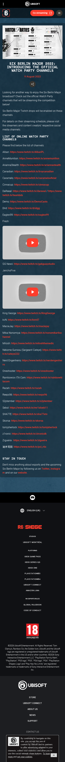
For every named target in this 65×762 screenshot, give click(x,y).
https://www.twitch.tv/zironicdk (29, 433)
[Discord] (32, 497)
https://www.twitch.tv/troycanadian (34, 171)
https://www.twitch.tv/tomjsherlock (37, 427)
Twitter (45, 468)
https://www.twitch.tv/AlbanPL (27, 152)
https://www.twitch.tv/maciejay (32, 326)
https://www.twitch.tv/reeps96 (30, 394)
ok (54, 755)
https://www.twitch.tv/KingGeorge (36, 313)
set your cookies (24, 757)
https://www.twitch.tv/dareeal (29, 191)
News (33, 715)
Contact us (32, 731)
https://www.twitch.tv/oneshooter (35, 370)
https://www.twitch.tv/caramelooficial (35, 178)
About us (32, 709)
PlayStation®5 (32, 573)
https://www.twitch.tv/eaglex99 (31, 214)
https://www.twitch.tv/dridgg (24, 208)
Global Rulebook (33, 605)
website (22, 472)
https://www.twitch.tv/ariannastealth (40, 165)
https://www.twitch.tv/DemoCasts (28, 201)
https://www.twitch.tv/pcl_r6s (30, 446)
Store (32, 697)
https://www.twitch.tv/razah (26, 388)
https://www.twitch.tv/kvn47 (23, 319)
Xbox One (32, 568)
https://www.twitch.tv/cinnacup (31, 184)
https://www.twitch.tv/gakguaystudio (34, 263)
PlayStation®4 (33, 579)
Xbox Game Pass (32, 556)
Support (33, 721)
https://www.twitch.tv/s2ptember (34, 401)
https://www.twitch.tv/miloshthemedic (32, 343)
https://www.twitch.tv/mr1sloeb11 (29, 407)
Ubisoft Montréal (32, 542)
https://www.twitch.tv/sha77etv (30, 414)
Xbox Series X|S (32, 562)
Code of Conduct (32, 610)
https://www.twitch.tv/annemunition (39, 158)
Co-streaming (40, 12)
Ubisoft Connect (32, 703)
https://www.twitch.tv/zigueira (30, 440)
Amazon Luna (32, 590)
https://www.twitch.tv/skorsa (27, 420)
